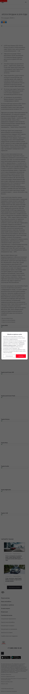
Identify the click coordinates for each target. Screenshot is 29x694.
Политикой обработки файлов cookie (13, 344)
